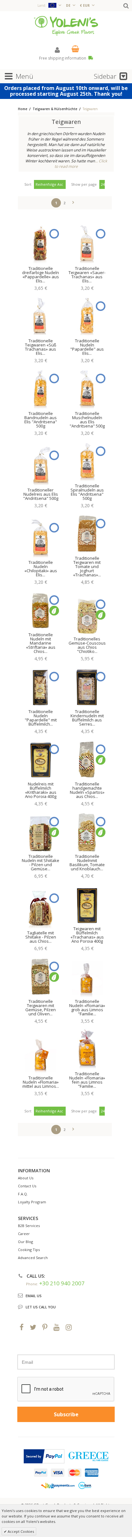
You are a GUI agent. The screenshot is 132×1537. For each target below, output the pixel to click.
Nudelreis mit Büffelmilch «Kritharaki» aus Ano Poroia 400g (40, 790)
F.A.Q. (23, 1193)
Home (22, 109)
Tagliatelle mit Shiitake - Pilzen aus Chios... (40, 937)
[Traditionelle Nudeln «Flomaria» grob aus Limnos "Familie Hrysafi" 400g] (87, 976)
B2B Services (29, 1225)
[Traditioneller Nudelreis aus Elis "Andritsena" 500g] (40, 465)
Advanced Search (33, 1257)
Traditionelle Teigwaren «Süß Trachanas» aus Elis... (40, 347)
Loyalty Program (32, 1202)
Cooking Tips (29, 1249)
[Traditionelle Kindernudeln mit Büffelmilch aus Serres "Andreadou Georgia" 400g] (87, 686)
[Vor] (73, 201)
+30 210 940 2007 (62, 1283)
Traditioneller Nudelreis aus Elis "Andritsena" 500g (40, 494)
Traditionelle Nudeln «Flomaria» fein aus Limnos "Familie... (87, 1080)
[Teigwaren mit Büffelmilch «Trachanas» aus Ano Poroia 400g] (87, 904)
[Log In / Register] (57, 49)
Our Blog (25, 1241)
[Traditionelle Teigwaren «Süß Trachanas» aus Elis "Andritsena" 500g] (40, 316)
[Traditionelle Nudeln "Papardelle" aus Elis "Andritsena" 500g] (87, 316)
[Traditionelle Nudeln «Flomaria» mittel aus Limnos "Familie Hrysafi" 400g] (40, 1053)
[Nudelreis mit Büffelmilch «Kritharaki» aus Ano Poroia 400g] (40, 759)
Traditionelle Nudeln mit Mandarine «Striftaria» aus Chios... (40, 643)
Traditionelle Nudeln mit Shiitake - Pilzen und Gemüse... (40, 862)
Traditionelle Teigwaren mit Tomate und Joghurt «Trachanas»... (87, 566)
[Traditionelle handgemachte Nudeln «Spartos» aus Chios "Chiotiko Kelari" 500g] (87, 759)
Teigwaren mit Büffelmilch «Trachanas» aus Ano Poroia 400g (87, 935)
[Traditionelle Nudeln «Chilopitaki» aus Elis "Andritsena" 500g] (40, 537)
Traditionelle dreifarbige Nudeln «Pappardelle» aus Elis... (40, 274)
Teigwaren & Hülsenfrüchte (55, 109)
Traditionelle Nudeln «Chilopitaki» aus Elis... (40, 568)
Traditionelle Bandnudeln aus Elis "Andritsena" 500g (40, 420)
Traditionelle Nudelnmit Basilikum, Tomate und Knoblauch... (87, 862)
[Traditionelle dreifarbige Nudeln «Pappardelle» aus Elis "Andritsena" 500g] (40, 244)
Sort (27, 184)
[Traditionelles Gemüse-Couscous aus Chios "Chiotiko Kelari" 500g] (87, 614)
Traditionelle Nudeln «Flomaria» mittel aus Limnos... (40, 1082)
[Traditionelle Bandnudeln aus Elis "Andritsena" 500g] (40, 388)
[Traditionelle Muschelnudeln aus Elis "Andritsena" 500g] (87, 388)
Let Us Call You (41, 1307)
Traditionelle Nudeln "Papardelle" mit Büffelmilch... (41, 718)
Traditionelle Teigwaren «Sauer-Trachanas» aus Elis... (87, 274)
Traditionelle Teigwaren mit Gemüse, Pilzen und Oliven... (40, 1007)
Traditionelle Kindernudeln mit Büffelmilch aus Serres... (87, 718)
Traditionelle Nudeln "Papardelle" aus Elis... (87, 347)
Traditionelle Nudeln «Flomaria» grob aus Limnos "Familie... (87, 1007)
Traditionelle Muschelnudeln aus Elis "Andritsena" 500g (87, 420)
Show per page (84, 184)
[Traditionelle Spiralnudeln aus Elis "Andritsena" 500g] (87, 461)
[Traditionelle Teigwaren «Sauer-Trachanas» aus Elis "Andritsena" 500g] (87, 244)
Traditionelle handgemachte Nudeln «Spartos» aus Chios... (87, 790)
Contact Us (27, 1185)
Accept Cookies (20, 1531)
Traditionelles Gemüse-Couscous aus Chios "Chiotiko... (87, 645)
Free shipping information (63, 58)
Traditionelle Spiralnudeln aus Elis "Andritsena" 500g (87, 492)
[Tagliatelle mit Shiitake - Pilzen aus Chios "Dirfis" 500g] (40, 908)
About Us (25, 1177)
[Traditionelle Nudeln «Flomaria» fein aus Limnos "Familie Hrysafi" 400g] (87, 1049)
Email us (34, 1295)
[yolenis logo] (66, 25)
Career (24, 1233)
